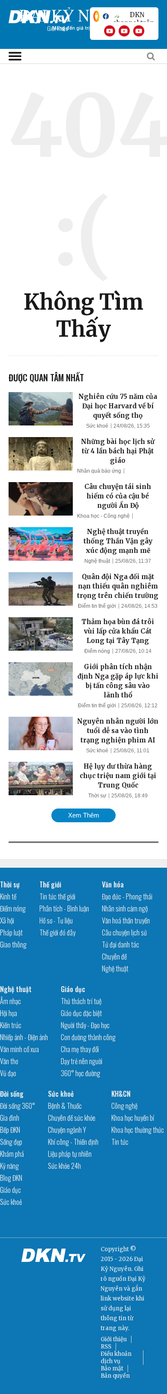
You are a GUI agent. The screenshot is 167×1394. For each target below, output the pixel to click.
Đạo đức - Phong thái (127, 896)
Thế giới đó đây (57, 932)
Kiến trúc (10, 1025)
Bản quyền (115, 1375)
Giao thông (13, 944)
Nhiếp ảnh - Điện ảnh (24, 1037)
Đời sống (12, 1094)
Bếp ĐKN (10, 1130)
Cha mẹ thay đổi (80, 1049)
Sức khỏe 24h (64, 1166)
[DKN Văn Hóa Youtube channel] (138, 30)
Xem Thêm (83, 815)
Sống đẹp (11, 1142)
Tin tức (119, 1142)
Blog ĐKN (11, 1178)
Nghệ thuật (97, 561)
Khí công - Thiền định (73, 1142)
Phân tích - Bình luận (64, 908)
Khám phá (12, 1154)
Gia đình (9, 1118)
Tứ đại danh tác (120, 944)
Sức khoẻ (97, 426)
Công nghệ (124, 1106)
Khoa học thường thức (137, 1130)
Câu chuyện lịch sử (124, 932)
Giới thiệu (114, 1339)
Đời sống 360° (17, 1106)
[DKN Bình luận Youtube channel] (124, 30)
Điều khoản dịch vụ (116, 1357)
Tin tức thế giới (57, 896)
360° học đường (80, 1073)
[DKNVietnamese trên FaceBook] (106, 16)
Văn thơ (9, 1061)
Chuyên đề (114, 956)
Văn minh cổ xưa (19, 1049)
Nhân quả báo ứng (99, 471)
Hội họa (8, 1013)
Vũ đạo (8, 1073)
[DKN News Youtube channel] (109, 30)
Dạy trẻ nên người (81, 1061)
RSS (106, 1346)
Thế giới (50, 884)
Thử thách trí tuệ (81, 1001)
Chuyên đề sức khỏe (71, 1118)
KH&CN (121, 1094)
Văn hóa (113, 884)
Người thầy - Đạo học (85, 1025)
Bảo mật (112, 1368)
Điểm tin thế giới (97, 606)
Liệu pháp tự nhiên (70, 1154)
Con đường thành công (88, 1037)
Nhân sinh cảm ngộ (125, 908)
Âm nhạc (10, 1001)
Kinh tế (8, 896)
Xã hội (7, 920)
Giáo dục (73, 989)
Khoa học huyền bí (132, 1118)
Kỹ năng (9, 1166)
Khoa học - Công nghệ (103, 516)
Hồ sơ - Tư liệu (56, 920)
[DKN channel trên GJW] (133, 16)
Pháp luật (11, 932)
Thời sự (97, 796)
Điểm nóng (97, 651)
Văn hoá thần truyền (126, 920)
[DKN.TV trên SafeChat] (96, 16)
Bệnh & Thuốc (65, 1106)
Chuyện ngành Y (67, 1130)
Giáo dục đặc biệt (81, 1013)
